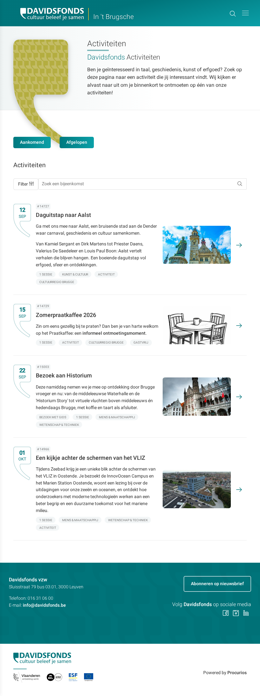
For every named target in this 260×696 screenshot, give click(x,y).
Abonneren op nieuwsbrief (217, 583)
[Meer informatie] (125, 245)
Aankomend (32, 142)
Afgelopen (76, 142)
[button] (245, 13)
